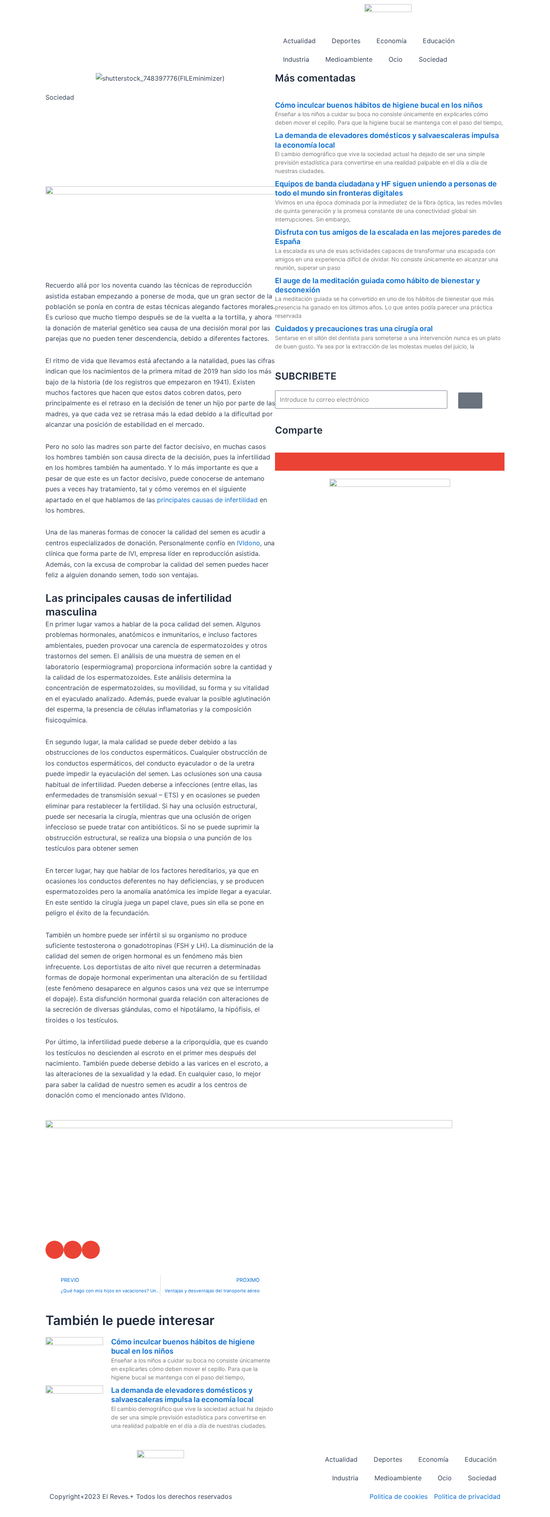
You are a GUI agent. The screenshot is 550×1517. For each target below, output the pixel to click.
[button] (54, 1250)
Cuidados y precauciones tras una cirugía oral (354, 328)
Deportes (346, 41)
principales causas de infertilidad (207, 500)
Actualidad (299, 41)
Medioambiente (348, 59)
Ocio (396, 59)
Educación (439, 41)
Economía (391, 41)
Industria (296, 59)
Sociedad (433, 59)
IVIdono (248, 543)
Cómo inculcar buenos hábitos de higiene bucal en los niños (379, 105)
